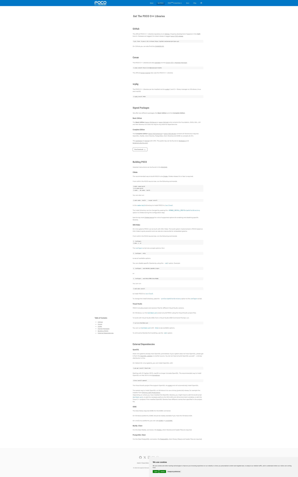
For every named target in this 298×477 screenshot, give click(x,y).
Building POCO (103, 331)
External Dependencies (105, 333)
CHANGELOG (159, 46)
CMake (165, 176)
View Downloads (138, 149)
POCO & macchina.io (175, 3)
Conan (100, 324)
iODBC (161, 420)
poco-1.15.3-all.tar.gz (155, 133)
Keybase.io (182, 141)
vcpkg (100, 326)
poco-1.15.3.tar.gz (151, 122)
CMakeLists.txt (149, 217)
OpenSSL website (146, 356)
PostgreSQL (164, 439)
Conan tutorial (145, 73)
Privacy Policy (145, 463)
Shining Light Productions (151, 392)
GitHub (100, 322)
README (164, 167)
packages (139, 141)
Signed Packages (103, 328)
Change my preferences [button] (174, 471)
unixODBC (168, 420)
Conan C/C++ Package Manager (176, 62)
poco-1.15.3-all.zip (170, 133)
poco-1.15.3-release (177, 36)
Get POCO (160, 3)
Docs (187, 3)
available (157, 62)
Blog (195, 3)
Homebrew (156, 375)
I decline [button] (162, 471)
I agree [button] (156, 471)
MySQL (159, 430)
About (151, 3)
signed (147, 141)
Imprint (139, 463)
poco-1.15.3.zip (163, 122)
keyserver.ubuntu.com (140, 143)
